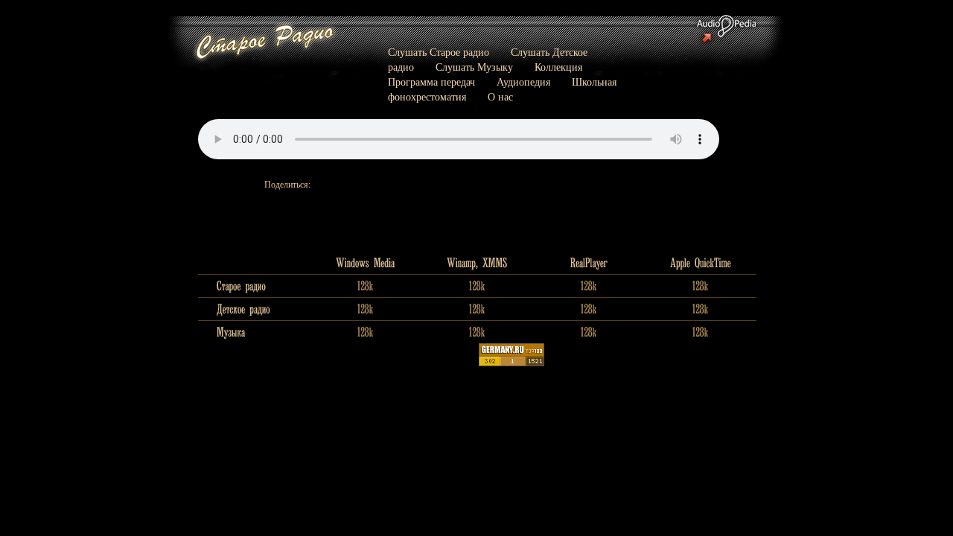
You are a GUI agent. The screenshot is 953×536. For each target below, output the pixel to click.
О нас (500, 96)
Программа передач (431, 81)
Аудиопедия (523, 81)
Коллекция (558, 67)
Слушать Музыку (474, 67)
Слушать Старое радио (438, 52)
